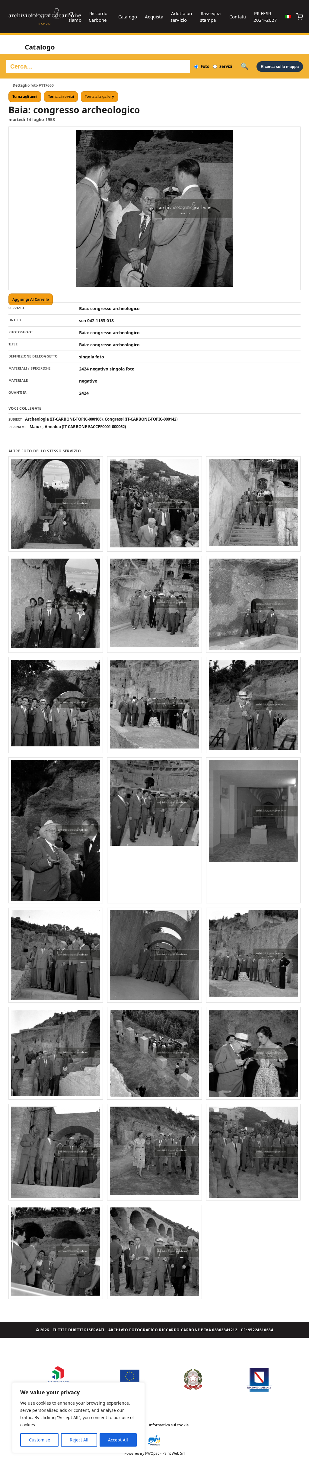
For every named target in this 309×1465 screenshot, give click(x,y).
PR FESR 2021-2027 (265, 16)
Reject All (79, 1440)
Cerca (244, 66)
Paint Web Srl (173, 1453)
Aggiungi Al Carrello (30, 299)
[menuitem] (288, 16)
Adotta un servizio (181, 16)
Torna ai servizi (61, 97)
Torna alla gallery (99, 97)
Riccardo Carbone (98, 16)
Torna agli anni (24, 97)
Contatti (237, 17)
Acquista (154, 17)
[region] (78, 1417)
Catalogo (127, 17)
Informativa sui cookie (169, 1425)
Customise (39, 1440)
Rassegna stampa (210, 16)
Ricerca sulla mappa (280, 66)
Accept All (118, 1440)
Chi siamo (74, 16)
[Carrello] (299, 16)
